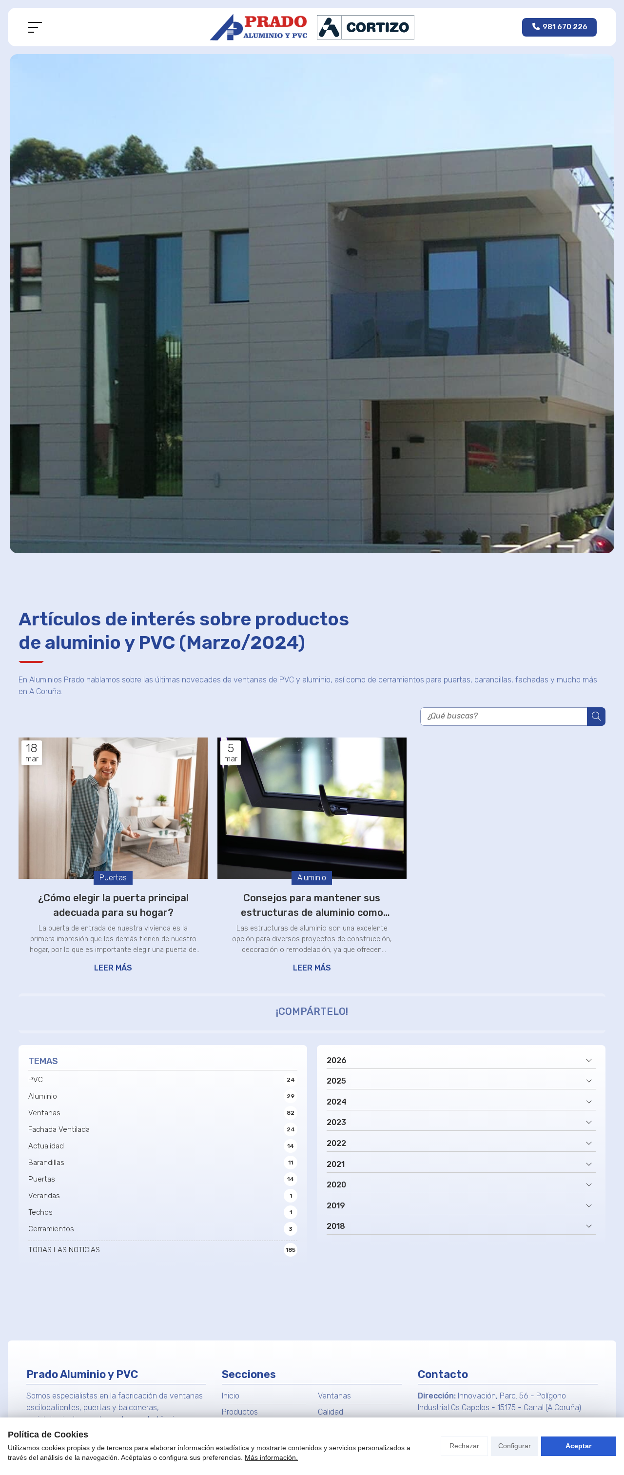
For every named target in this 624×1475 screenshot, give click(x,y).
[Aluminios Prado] (312, 27)
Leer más (113, 967)
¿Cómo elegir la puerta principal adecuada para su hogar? (113, 905)
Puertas (113, 877)
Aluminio (311, 877)
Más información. (271, 1457)
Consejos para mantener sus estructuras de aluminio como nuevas (312, 906)
